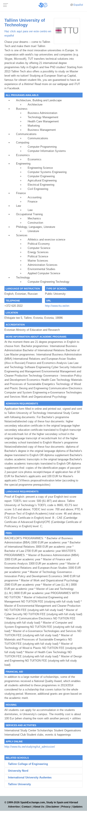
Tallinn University (19, 784)
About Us (38, 806)
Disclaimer (52, 806)
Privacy (66, 806)
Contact (26, 806)
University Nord (18, 770)
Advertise (14, 806)
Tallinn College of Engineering (28, 764)
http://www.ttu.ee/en (57, 305)
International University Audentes (30, 777)
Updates (77, 806)
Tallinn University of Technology (24, 22)
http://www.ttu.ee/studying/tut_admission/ (29, 746)
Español (78, 4)
